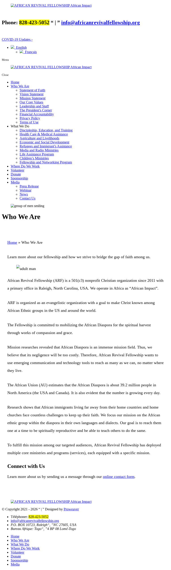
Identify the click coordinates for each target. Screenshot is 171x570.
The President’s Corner (36, 110)
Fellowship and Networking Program (46, 162)
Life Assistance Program (37, 154)
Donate (16, 174)
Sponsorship (19, 178)
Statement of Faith (32, 90)
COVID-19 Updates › (17, 39)
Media (15, 182)
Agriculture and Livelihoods (39, 138)
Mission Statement (32, 98)
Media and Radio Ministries (39, 150)
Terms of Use (29, 122)
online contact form (118, 476)
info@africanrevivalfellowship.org (100, 22)
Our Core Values (31, 102)
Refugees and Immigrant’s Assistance (46, 146)
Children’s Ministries (34, 158)
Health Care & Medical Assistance (44, 134)
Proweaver (71, 509)
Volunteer (17, 170)
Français (30, 52)
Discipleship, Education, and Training (46, 130)
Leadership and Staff (34, 106)
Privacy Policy (30, 118)
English (20, 47)
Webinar (25, 190)
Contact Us (27, 198)
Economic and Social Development (44, 142)
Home (15, 82)
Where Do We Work (25, 166)
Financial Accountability (37, 114)
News (24, 194)
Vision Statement (31, 94)
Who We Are (20, 86)
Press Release (29, 186)
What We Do (20, 544)
